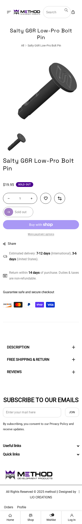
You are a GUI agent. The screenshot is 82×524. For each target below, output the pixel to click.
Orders (8, 507)
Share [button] (12, 244)
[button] (9, 12)
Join (72, 412)
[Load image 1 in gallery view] (15, 142)
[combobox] (57, 12)
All (22, 45)
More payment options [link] (41, 234)
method (50, 492)
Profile (21, 507)
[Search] (66, 10)
